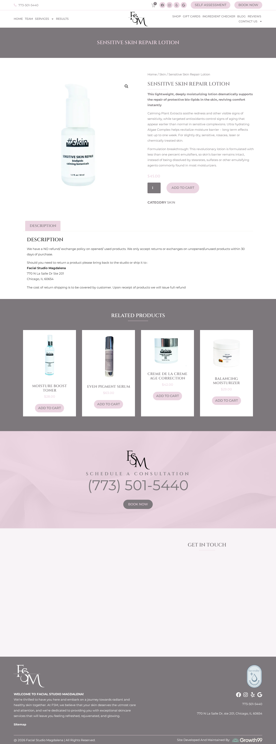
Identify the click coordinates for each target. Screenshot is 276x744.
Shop (176, 16)
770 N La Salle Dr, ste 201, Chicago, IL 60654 (229, 713)
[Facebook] (162, 5)
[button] (126, 86)
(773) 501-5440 (138, 485)
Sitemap (20, 724)
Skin (162, 74)
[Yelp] (177, 5)
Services (42, 19)
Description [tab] (43, 225)
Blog (241, 16)
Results (62, 19)
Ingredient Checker (218, 16)
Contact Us (248, 21)
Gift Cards (191, 16)
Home (18, 19)
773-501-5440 (252, 704)
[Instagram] (169, 5)
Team (29, 19)
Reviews (254, 16)
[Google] (184, 5)
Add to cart (183, 188)
